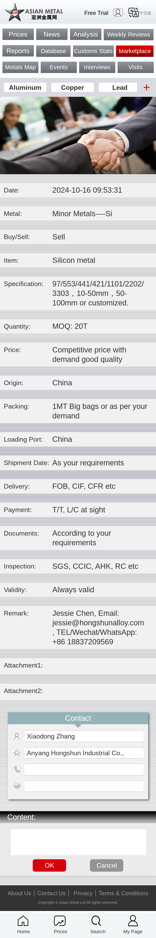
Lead (119, 87)
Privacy (83, 893)
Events (59, 67)
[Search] (96, 921)
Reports (18, 50)
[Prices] (60, 921)
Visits (135, 67)
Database (53, 51)
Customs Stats (93, 51)
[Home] (23, 921)
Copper (72, 87)
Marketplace (135, 51)
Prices (18, 34)
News (52, 34)
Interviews (97, 67)
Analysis (85, 34)
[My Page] (133, 921)
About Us (19, 893)
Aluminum (25, 87)
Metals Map (20, 67)
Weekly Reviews (128, 34)
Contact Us (51, 893)
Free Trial (96, 13)
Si (108, 213)
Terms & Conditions (123, 893)
